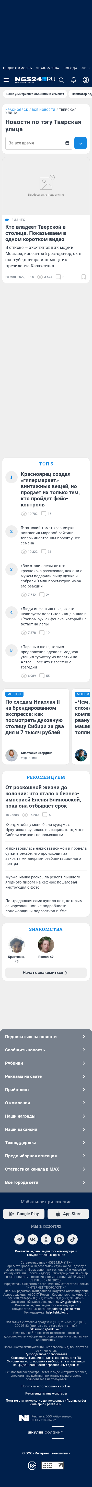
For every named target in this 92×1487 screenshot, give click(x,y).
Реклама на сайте (23, 1076)
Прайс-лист (17, 1089)
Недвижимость (17, 68)
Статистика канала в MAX (32, 1169)
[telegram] (19, 1239)
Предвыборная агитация (31, 1155)
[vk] (33, 1239)
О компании (17, 1102)
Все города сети (21, 1182)
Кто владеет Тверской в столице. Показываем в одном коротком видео (35, 233)
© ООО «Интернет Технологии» (46, 1453)
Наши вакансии (21, 1129)
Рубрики (14, 1063)
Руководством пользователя (46, 1354)
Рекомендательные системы (46, 1393)
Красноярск (16, 110)
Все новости (43, 110)
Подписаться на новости (31, 1036)
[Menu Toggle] (6, 80)
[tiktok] (72, 1239)
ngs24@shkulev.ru (68, 1302)
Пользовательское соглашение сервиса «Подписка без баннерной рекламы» (46, 1402)
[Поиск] (61, 80)
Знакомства (47, 68)
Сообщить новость (25, 1049)
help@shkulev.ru (57, 1312)
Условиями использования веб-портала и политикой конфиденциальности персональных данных (46, 1363)
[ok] (46, 1239)
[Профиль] (86, 80)
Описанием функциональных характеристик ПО (46, 1358)
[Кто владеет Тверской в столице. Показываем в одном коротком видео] (46, 186)
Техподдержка (20, 1142)
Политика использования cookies (46, 1386)
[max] (59, 1239)
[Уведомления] (73, 80)
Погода (70, 68)
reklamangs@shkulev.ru (46, 1329)
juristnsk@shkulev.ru (66, 1309)
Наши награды (20, 1116)
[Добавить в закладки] (83, 277)
